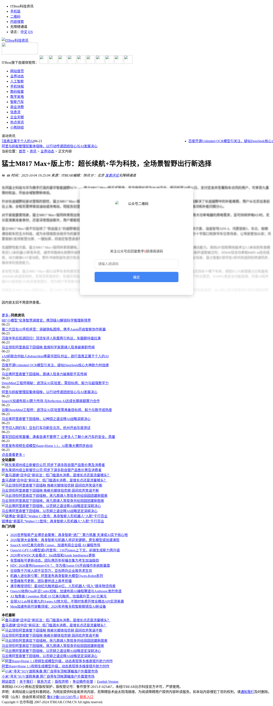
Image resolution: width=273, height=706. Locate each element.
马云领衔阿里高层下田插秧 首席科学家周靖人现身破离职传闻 (48, 347)
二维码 (15, 16)
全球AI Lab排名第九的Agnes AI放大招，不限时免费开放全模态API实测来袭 (67, 601)
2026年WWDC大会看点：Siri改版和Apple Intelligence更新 (52, 555)
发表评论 (112, 175)
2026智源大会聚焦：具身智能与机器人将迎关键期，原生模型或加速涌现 (64, 540)
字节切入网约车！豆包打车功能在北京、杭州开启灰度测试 (46, 428)
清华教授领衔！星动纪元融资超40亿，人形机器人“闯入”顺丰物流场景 (63, 586)
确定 (136, 277)
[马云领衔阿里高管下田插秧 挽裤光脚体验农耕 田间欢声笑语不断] (52, 485)
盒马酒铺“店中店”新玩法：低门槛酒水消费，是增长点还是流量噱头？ (54, 480)
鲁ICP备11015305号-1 (63, 697)
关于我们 (26, 681)
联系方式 (44, 681)
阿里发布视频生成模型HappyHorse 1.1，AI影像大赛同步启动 (47, 446)
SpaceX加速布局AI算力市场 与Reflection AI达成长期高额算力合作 (51, 401)
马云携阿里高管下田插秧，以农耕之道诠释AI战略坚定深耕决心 (49, 511)
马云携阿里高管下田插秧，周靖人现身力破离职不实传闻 (44, 374)
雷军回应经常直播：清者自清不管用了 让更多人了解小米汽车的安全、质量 (58, 437)
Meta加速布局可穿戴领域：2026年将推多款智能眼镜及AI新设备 (58, 606)
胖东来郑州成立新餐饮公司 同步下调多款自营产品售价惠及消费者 (52, 470)
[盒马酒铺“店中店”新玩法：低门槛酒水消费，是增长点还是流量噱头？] (56, 475)
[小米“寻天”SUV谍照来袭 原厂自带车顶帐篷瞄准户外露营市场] (50, 671)
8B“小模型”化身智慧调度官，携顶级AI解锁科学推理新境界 (46, 320)
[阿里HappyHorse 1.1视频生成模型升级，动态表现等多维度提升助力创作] (57, 661)
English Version (107, 681)
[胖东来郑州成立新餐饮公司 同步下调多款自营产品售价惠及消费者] (53, 465)
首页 (22, 151)
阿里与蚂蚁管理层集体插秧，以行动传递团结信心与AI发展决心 (49, 146)
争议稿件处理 (83, 681)
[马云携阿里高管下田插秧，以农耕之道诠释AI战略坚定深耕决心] (51, 506)
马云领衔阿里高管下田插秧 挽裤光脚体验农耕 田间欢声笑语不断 (50, 490)
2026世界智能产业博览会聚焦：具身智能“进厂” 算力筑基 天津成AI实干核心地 (69, 535)
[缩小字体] (8, 175)
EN (30, 32)
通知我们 (247, 692)
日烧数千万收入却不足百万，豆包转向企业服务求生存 (51, 571)
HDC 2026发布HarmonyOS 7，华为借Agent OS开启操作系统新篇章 (60, 565)
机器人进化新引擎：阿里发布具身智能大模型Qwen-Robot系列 (56, 576)
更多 (6, 315)
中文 (23, 32)
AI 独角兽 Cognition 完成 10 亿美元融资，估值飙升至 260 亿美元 (58, 596)
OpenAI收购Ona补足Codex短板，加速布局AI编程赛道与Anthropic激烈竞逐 (66, 591)
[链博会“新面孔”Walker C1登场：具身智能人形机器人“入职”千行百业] (54, 516)
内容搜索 (17, 21)
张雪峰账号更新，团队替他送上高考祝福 (41, 581)
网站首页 (8, 681)
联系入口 (86, 697)
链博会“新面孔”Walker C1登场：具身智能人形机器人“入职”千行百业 (53, 521)
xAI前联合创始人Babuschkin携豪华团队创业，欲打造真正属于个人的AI (55, 356)
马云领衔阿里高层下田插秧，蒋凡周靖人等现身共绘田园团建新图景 (53, 501)
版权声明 (61, 681)
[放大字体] (3, 175)
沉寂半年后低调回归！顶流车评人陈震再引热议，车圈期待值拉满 (51, 338)
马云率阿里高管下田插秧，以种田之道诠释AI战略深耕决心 (46, 419)
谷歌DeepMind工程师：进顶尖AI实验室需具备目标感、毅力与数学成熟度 (57, 410)
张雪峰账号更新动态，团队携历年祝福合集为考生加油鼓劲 (54, 560)
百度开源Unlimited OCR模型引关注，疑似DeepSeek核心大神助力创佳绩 (55, 365)
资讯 (33, 151)
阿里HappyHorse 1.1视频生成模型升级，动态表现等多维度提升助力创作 (55, 666)
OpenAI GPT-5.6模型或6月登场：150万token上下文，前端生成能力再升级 (65, 550)
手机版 (15, 11)
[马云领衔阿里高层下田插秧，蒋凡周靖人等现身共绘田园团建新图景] (54, 495)
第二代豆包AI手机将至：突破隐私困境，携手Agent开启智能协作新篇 (54, 329)
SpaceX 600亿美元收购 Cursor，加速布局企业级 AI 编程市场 (55, 545)
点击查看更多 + (13, 455)
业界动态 (47, 151)
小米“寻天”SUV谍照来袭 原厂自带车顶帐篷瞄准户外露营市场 (48, 676)
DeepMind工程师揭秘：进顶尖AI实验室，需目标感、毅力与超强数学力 (55, 383)
